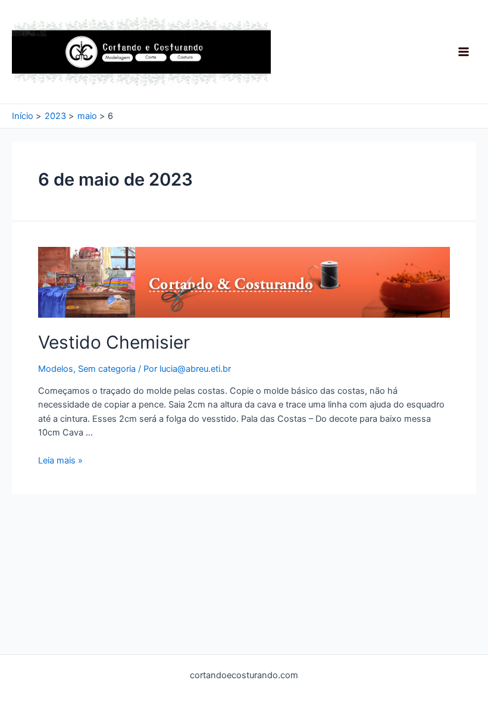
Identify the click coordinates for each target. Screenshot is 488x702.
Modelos (55, 368)
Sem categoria (107, 368)
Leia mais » (60, 460)
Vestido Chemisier (114, 342)
